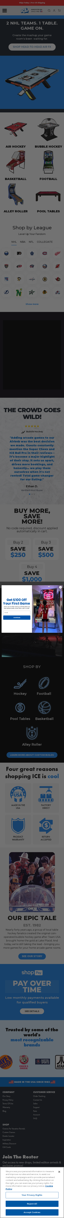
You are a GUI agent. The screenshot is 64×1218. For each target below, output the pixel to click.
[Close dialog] (60, 587)
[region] (32, 1192)
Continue (16, 617)
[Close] (59, 1171)
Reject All (32, 1204)
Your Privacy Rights (32, 1195)
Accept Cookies (32, 1212)
